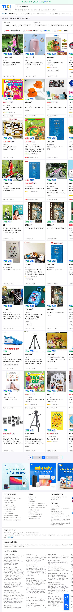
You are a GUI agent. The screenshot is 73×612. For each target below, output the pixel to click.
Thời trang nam (30, 565)
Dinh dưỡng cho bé (11, 560)
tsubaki (26, 546)
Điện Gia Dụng (7, 605)
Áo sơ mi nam (35, 568)
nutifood (69, 544)
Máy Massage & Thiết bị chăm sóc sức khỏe (13, 596)
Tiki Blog (31, 499)
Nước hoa (9, 601)
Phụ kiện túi (42, 600)
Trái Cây (5, 569)
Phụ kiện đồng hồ (55, 570)
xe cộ (25, 9)
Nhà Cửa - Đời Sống (54, 582)
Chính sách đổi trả (8, 511)
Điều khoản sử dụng (34, 510)
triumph (64, 544)
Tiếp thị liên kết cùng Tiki (35, 514)
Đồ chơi (19, 556)
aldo (60, 544)
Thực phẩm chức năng (12, 594)
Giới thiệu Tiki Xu (33, 512)
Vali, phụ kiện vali (64, 557)
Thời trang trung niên (34, 561)
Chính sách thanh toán (56, 511)
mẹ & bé (30, 9)
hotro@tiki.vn (16, 517)
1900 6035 (10, 537)
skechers (55, 544)
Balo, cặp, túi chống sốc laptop (58, 556)
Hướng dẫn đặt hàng (8, 505)
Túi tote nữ (35, 600)
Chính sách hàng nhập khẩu (10, 515)
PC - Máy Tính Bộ (55, 579)
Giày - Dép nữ (30, 578)
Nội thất (56, 587)
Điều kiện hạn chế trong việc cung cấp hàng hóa (60, 508)
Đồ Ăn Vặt (53, 602)
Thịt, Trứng (11, 569)
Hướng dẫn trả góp (8, 513)
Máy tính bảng (10, 587)
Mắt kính (62, 562)
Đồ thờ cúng (54, 592)
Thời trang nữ (30, 554)
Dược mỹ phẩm (18, 602)
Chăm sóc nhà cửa (13, 579)
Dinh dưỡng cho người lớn (12, 561)
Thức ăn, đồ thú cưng (11, 578)
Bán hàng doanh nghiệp (35, 516)
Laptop (63, 579)
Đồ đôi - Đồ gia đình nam (37, 571)
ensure (35, 544)
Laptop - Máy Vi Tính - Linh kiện (58, 573)
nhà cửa (43, 9)
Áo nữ (27, 556)
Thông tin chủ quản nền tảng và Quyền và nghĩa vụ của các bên (60, 523)
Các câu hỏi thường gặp (9, 500)
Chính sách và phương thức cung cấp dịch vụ (59, 516)
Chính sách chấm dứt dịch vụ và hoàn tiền (60, 520)
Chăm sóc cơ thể (11, 595)
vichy (19, 546)
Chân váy (36, 559)
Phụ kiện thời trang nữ (53, 562)
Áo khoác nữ (38, 557)
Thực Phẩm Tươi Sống (10, 567)
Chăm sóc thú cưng (53, 598)
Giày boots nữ (31, 583)
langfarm (11, 546)
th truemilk (21, 544)
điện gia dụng (19, 9)
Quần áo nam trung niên (35, 574)
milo (51, 544)
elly (48, 544)
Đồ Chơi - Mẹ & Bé (9, 554)
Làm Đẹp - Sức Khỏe (9, 590)
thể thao (53, 9)
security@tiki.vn (16, 520)
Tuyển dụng (32, 501)
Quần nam (35, 566)
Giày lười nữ (39, 583)
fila (23, 546)
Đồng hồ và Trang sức (55, 567)
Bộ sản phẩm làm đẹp (12, 602)
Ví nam (27, 605)
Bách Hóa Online (53, 596)
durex (39, 544)
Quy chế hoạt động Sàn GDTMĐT (59, 497)
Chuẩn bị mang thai (12, 564)
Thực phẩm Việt (17, 571)
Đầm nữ (32, 556)
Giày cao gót (29, 580)
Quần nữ (37, 556)
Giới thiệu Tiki (32, 497)
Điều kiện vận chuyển (34, 518)
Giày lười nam (29, 589)
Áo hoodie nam (33, 569)
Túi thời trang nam (31, 603)
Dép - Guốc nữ (37, 580)
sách (48, 9)
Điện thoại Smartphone (9, 584)
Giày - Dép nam (31, 588)
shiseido (5, 546)
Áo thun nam (29, 566)
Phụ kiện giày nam (33, 592)
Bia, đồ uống (9, 575)
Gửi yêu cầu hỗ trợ (8, 502)
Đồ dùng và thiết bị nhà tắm (59, 589)
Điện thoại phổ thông (11, 586)
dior (9, 544)
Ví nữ (42, 599)
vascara (5, 544)
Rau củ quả (9, 571)
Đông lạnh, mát (14, 572)
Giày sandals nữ (35, 582)
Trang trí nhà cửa (52, 584)
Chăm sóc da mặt (8, 592)
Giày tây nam (37, 589)
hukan (16, 546)
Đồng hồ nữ (57, 569)
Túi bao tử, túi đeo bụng (39, 607)
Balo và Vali (52, 554)
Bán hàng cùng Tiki (55, 499)
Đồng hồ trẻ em (65, 570)
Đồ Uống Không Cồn (57, 604)
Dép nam (34, 591)
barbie (26, 544)
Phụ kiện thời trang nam (57, 563)
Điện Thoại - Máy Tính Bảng (12, 582)
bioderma (44, 544)
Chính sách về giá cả (55, 506)
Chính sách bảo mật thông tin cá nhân (38, 505)
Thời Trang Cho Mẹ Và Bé (10, 556)
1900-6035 (11, 497)
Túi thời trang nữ (31, 597)
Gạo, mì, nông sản (11, 574)
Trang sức (51, 569)
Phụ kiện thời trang (54, 560)
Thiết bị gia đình (17, 607)
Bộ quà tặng (56, 605)
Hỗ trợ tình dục (16, 601)
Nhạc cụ (60, 592)
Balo (49, 556)
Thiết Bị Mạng (57, 578)
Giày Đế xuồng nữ (35, 584)
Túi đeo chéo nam (35, 605)
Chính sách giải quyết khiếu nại (37, 507)
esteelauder (14, 544)
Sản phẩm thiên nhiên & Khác (12, 597)
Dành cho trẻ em (11, 576)
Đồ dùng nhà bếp (7, 607)
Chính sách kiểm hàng (9, 509)
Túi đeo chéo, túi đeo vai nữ (33, 599)
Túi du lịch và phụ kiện (57, 556)
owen (30, 544)
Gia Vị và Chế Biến (56, 601)
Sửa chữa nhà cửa (55, 586)
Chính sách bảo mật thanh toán (37, 503)
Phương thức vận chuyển (9, 507)
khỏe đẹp (37, 9)
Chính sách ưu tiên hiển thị (57, 513)
